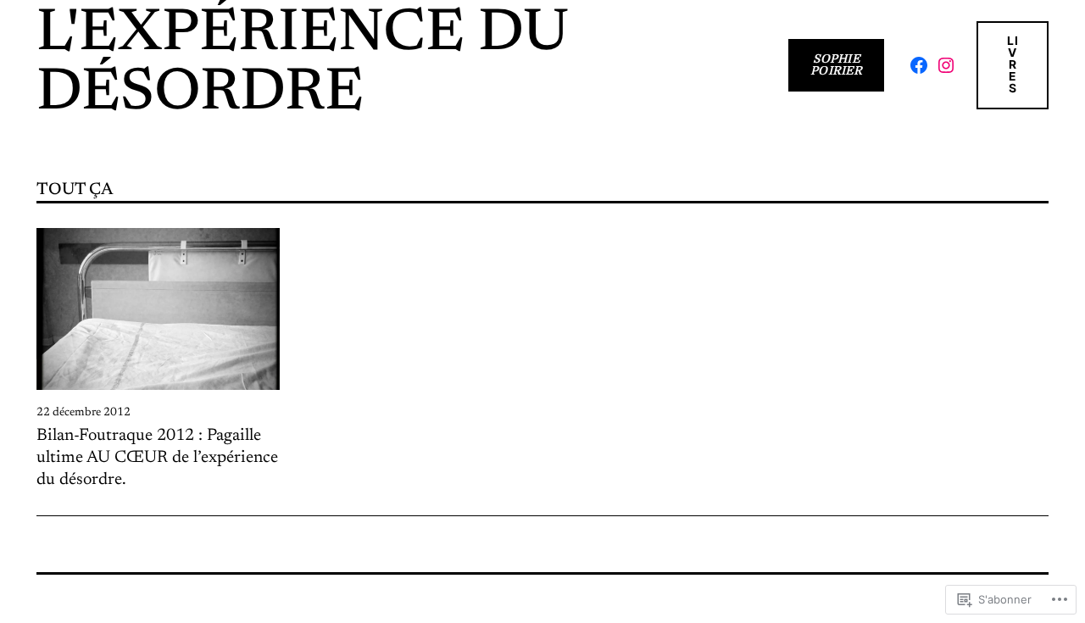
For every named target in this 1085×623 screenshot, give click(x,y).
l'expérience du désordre (302, 65)
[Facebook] (919, 65)
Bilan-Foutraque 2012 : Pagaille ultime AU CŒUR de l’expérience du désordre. (157, 457)
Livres (1012, 64)
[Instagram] (946, 65)
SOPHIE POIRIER (836, 65)
